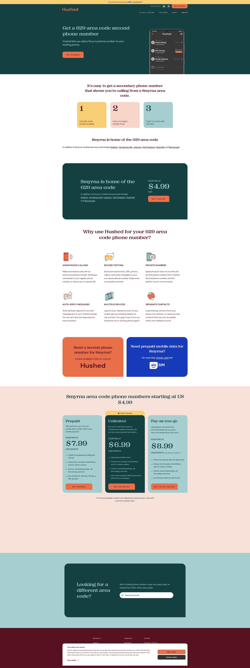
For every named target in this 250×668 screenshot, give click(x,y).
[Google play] (168, 6)
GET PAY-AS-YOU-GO (164, 487)
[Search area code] (122, 595)
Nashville (160, 147)
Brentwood (174, 147)
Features (163, 12)
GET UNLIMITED (122, 487)
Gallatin (114, 147)
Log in (185, 12)
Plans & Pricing (146, 12)
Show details (71, 660)
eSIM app (157, 357)
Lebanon (137, 147)
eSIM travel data (128, 541)
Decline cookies (171, 657)
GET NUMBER (73, 55)
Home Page (93, 357)
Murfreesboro (148, 147)
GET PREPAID (79, 487)
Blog (174, 12)
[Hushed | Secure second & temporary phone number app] (70, 9)
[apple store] (164, 6)
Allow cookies (171, 652)
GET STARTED (179, 6)
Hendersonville (125, 147)
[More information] (125, 2)
